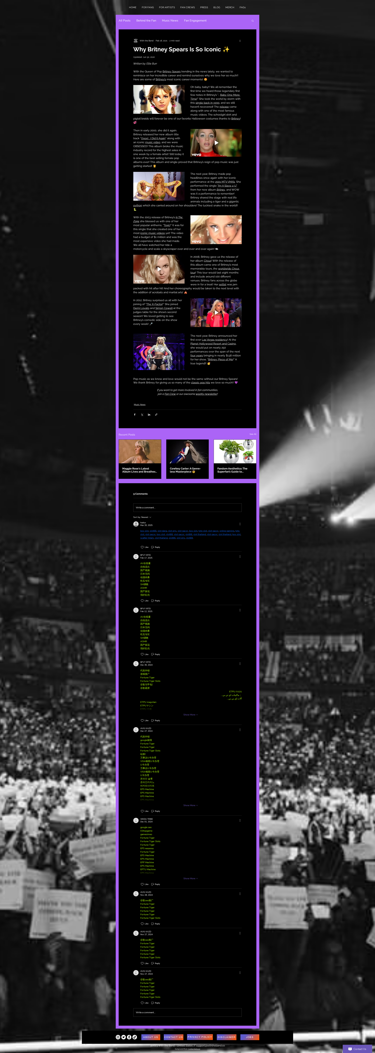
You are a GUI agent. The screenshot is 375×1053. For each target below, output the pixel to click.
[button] (252, 20)
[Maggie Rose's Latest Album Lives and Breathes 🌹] (140, 451)
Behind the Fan (146, 21)
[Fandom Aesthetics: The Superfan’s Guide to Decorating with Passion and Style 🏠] (235, 451)
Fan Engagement (195, 21)
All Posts (125, 21)
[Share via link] (156, 414)
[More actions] (240, 40)
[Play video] (159, 99)
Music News (170, 21)
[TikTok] (134, 1037)
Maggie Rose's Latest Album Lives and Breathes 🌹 (138, 470)
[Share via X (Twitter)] (141, 414)
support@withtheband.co (210, 1045)
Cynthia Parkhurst (194, 1049)
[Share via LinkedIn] (149, 414)
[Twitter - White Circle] (123, 1037)
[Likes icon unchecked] (142, 547)
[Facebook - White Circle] (129, 1037)
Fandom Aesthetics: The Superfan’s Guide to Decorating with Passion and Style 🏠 (232, 470)
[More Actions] (240, 524)
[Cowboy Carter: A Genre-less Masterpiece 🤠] (187, 451)
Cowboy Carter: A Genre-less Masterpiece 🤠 (185, 470)
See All (253, 434)
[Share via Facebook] (134, 414)
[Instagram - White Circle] (118, 1037)
